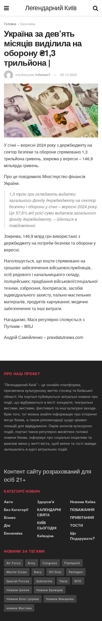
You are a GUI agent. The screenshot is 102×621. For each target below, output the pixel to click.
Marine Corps (17, 572)
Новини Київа (82, 501)
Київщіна (45, 535)
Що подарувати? (82, 535)
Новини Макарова (60, 599)
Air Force (14, 563)
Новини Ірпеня (18, 590)
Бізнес (10, 517)
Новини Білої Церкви (23, 599)
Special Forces (18, 581)
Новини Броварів (49, 590)
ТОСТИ (76, 525)
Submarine (44, 581)
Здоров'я (45, 501)
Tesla (63, 581)
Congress (50, 563)
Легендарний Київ (50, 8)
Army (32, 563)
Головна (10, 23)
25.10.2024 (68, 74)
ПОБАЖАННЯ (82, 509)
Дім (7, 525)
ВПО (78, 581)
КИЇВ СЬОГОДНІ (46, 525)
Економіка (27, 23)
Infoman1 (42, 74)
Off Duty (55, 572)
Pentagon (76, 572)
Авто (8, 501)
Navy (38, 572)
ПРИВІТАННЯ (82, 517)
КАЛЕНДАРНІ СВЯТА (49, 512)
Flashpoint (72, 563)
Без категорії (16, 509)
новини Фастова (19, 608)
